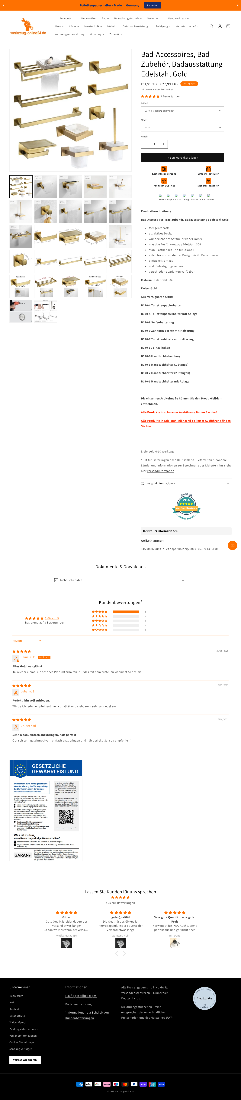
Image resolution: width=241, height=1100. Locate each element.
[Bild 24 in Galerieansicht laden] (95, 286)
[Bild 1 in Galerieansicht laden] (20, 186)
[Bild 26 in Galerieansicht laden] (20, 311)
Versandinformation (160, 471)
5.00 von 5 (52, 618)
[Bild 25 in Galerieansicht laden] (120, 286)
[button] (211, 26)
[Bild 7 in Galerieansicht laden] (45, 211)
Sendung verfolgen (20, 1049)
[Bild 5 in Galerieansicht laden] (120, 186)
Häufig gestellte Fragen (81, 996)
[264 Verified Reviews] (186, 521)
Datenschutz (17, 1015)
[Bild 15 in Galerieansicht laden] (120, 236)
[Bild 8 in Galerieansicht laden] (70, 211)
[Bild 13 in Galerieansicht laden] (70, 236)
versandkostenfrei (163, 89)
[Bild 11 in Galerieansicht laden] (20, 236)
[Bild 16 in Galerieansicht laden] (20, 261)
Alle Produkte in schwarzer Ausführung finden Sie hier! (179, 412)
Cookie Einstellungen (22, 1042)
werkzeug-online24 (124, 1091)
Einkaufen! (152, 5)
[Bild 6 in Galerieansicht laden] (20, 211)
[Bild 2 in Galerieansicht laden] (45, 186)
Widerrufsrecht (18, 1022)
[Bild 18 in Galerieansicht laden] (70, 261)
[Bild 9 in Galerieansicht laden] (95, 211)
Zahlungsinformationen (24, 1029)
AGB (11, 1002)
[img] (21, 651)
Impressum (16, 995)
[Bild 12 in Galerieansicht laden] (45, 236)
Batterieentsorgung (78, 1004)
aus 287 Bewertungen (120, 903)
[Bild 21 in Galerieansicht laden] (20, 286)
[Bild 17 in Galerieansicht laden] (45, 261)
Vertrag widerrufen (25, 1059)
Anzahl (144, 136)
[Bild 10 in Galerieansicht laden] (120, 211)
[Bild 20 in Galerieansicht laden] (120, 261)
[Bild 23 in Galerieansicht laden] (70, 286)
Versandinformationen (23, 1035)
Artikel (144, 103)
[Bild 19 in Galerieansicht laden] (95, 261)
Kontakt (14, 1009)
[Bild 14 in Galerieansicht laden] (95, 236)
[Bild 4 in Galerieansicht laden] (95, 186)
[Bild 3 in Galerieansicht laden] (70, 186)
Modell (144, 120)
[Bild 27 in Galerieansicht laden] (45, 311)
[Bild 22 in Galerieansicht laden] (45, 286)
